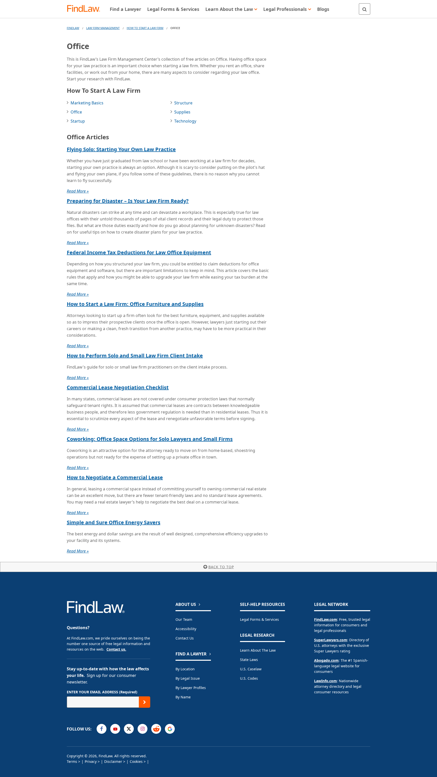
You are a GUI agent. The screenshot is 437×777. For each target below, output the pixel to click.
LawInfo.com (325, 680)
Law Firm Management (103, 28)
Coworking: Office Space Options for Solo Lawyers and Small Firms (150, 439)
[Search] (364, 9)
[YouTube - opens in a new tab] (115, 729)
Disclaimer (113, 761)
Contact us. (116, 649)
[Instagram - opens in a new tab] (142, 729)
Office (76, 112)
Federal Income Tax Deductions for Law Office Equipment (139, 252)
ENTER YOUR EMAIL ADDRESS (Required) (102, 692)
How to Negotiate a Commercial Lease (115, 477)
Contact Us (185, 638)
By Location (185, 669)
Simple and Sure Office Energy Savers (113, 522)
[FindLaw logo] (85, 9)
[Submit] (144, 702)
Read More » (78, 191)
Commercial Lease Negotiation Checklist (118, 387)
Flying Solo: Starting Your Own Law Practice (121, 149)
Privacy (91, 761)
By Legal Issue (188, 678)
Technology (185, 121)
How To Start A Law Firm (145, 28)
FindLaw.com (325, 619)
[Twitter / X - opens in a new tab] (129, 729)
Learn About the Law (258, 650)
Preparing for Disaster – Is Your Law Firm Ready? (128, 200)
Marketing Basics (87, 103)
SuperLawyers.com (330, 639)
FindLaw (73, 28)
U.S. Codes (249, 678)
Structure (183, 103)
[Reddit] (156, 729)
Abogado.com (326, 660)
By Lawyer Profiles (191, 687)
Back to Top (221, 566)
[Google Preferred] (170, 729)
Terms (72, 761)
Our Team (184, 619)
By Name (183, 697)
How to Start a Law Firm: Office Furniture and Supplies (135, 304)
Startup (78, 121)
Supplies (182, 112)
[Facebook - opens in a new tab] (101, 729)
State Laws (249, 659)
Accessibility (186, 628)
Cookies (136, 761)
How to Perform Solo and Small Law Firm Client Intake (135, 355)
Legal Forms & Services (259, 619)
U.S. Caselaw (250, 669)
